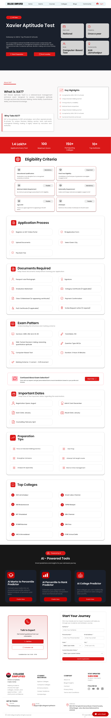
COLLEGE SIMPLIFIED (15, 3)
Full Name (65, 627)
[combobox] (72, 645)
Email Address (88, 634)
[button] (39, 4)
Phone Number (67, 634)
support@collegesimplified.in (44, 706)
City (85, 642)
